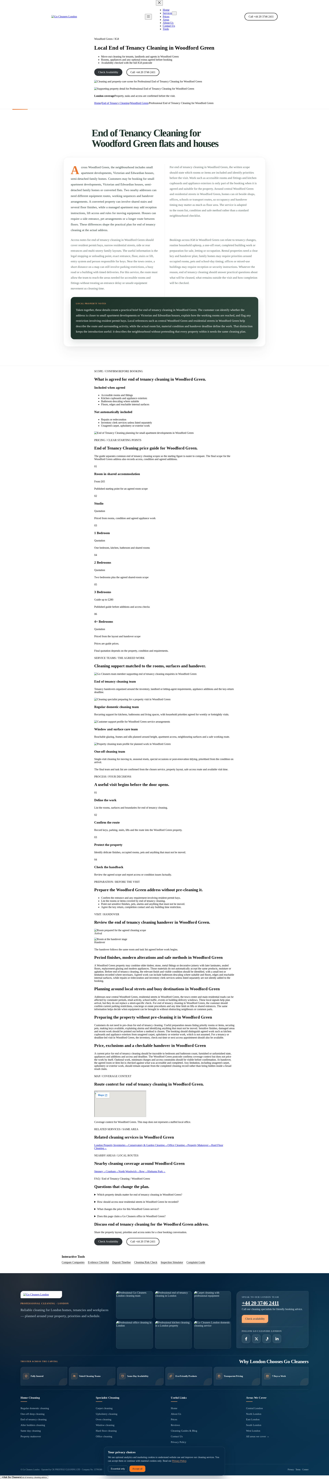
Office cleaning (104, 1436)
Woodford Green (139, 103)
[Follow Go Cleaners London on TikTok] (266, 1338)
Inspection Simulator (172, 1262)
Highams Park (156, 1171)
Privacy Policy (178, 1442)
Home (97, 103)
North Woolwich (128, 1171)
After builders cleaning (33, 1425)
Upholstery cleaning (106, 1414)
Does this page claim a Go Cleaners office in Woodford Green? (131, 1216)
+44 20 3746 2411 (260, 1303)
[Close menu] (159, 3)
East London (253, 1419)
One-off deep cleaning (33, 1414)
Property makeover (31, 1436)
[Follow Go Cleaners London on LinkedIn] (277, 1338)
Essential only (118, 1468)
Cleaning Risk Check (145, 1262)
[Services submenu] (174, 13)
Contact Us (177, 1436)
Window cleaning (105, 1425)
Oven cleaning (103, 1419)
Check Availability (108, 72)
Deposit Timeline (121, 1262)
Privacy (291, 1469)
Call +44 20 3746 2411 (261, 16)
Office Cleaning (177, 1145)
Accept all (137, 1468)
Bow (143, 1171)
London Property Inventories (111, 1145)
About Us (176, 1414)
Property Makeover (199, 1145)
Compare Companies (73, 1262)
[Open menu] (148, 17)
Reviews (175, 1425)
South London (253, 1425)
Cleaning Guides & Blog (184, 1430)
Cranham (112, 1171)
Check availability (255, 1318)
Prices (174, 1419)
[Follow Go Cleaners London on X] (256, 1338)
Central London (254, 1408)
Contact (305, 1469)
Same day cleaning (31, 1430)
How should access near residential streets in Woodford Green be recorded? (138, 1201)
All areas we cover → (257, 1436)
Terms (298, 1469)
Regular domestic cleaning (35, 1408)
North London (253, 1414)
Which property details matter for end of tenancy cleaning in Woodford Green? (139, 1194)
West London (253, 1430)
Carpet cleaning (104, 1408)
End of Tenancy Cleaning (115, 103)
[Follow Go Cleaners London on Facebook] (246, 1338)
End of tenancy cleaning (34, 1419)
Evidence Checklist (98, 1262)
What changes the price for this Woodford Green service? (128, 1209)
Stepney (100, 1171)
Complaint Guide (195, 1262)
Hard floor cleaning (106, 1430)
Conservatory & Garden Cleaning (147, 1145)
